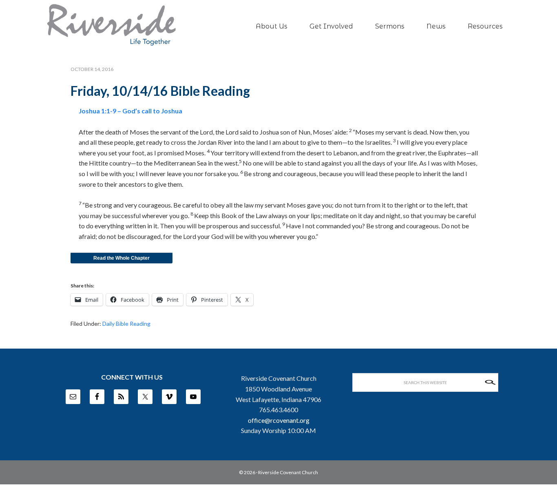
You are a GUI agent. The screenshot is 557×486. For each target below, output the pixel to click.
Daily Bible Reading (126, 323)
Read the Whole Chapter (121, 258)
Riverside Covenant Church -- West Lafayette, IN (111, 24)
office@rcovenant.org (278, 420)
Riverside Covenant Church (288, 472)
